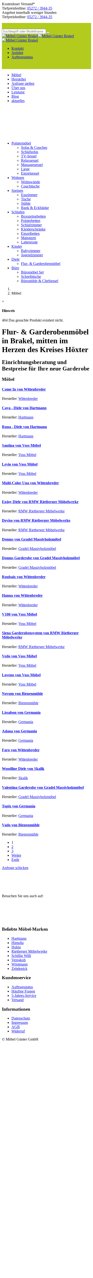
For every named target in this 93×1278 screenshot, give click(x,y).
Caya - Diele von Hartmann (24, 408)
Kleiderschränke (33, 229)
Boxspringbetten (33, 216)
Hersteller (18, 79)
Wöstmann (19, 964)
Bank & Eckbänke (35, 208)
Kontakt (17, 48)
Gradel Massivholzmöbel (37, 549)
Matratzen (28, 238)
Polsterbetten (30, 221)
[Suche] (48, 32)
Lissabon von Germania (21, 712)
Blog (15, 96)
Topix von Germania (18, 806)
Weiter (16, 855)
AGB (15, 1027)
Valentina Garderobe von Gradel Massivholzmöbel (43, 787)
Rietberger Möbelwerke (29, 951)
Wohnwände (30, 182)
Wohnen (17, 178)
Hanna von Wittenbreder (22, 595)
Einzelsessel (30, 173)
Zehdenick (19, 969)
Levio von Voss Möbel (19, 464)
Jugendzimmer (32, 255)
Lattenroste (29, 242)
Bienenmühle (28, 703)
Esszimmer (29, 195)
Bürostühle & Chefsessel (39, 281)
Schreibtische (31, 276)
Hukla (16, 947)
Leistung (18, 92)
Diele (15, 259)
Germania (25, 722)
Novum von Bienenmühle (22, 694)
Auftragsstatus (22, 57)
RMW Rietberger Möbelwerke (41, 511)
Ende (15, 860)
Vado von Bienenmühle (21, 825)
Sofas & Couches (34, 147)
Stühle (26, 203)
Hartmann (25, 417)
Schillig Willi (21, 956)
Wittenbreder (28, 399)
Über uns (18, 88)
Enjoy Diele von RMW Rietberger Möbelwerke (40, 502)
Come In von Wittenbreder (24, 389)
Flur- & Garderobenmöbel (40, 264)
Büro (15, 268)
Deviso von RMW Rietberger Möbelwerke (36, 520)
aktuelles (18, 101)
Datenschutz (20, 1018)
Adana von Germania (19, 731)
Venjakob (18, 960)
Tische (26, 199)
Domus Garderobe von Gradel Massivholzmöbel (41, 558)
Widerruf (18, 1031)
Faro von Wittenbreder (21, 750)
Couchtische (30, 186)
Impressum (19, 1022)
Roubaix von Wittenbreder (24, 577)
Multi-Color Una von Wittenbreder (30, 483)
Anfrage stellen (22, 83)
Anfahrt (17, 53)
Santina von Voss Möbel (21, 445)
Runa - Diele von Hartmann (24, 427)
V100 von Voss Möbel (19, 614)
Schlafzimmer (31, 225)
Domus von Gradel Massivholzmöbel (31, 539)
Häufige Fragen (23, 991)
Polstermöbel (21, 143)
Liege (25, 169)
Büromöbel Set (32, 272)
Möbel (16, 75)
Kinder (16, 246)
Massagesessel (32, 165)
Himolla (17, 943)
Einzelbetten (30, 233)
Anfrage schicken (15, 868)
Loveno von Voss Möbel (21, 675)
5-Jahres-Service (23, 995)
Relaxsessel (29, 160)
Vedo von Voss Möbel (19, 656)
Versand (17, 1000)
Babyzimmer (30, 251)
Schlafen (18, 212)
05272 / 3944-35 (39, 8)
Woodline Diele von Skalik (23, 769)
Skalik (23, 778)
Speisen (17, 190)
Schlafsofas (29, 152)
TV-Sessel (28, 156)
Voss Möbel (27, 455)
